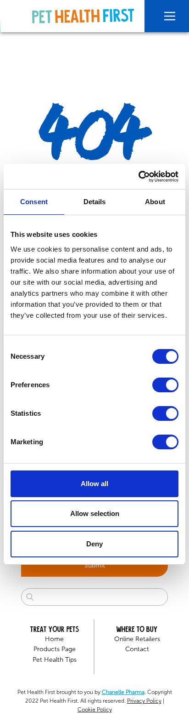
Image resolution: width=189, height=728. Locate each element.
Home (54, 639)
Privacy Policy (144, 701)
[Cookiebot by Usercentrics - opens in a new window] (138, 177)
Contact (137, 649)
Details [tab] (94, 202)
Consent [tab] (34, 202)
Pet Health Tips (55, 660)
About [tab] (155, 202)
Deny (94, 544)
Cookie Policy (95, 709)
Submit (94, 565)
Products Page (54, 649)
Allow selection (94, 513)
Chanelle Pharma (123, 692)
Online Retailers (137, 639)
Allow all (94, 483)
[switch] (165, 385)
